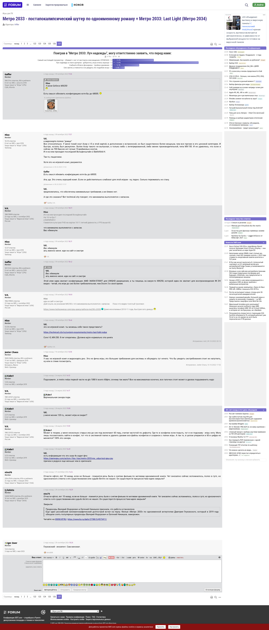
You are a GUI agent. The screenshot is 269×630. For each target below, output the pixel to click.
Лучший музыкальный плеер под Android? (246, 108)
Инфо (209, 74)
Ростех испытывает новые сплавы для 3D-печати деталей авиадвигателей (246, 293)
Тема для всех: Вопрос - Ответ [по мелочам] (246, 113)
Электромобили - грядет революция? (244, 128)
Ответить (216, 74)
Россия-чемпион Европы (239, 414)
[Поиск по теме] (216, 44)
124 (44, 43)
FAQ (93, 617)
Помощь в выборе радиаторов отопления (246, 118)
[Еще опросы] (118, 57)
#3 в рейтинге (26, 496)
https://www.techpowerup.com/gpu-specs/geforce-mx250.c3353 (72, 309)
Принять (160, 627)
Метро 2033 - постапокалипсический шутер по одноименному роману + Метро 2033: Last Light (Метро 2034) (105, 18)
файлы (172, 557)
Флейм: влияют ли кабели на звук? (243, 99)
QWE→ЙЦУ (157, 557)
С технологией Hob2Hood (248, 26)
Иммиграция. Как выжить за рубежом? (244, 60)
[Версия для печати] (212, 44)
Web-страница (10, 367)
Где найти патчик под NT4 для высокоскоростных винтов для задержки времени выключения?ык (245, 419)
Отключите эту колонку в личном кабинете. (243, 460)
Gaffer (49, 203)
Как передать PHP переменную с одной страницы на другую (244, 441)
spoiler (92, 557)
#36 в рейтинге (25, 81)
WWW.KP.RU (60, 519)
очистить (180, 557)
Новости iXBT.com (233, 242)
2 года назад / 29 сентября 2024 (58, 490)
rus (151, 557)
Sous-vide (233, 52)
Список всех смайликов (33, 563)
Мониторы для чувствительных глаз (243, 96)
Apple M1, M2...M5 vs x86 (238, 92)
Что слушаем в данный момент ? (242, 81)
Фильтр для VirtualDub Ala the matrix (246, 226)
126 (54, 43)
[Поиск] (246, 4)
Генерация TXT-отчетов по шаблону (243, 445)
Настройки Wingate (236, 424)
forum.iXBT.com (103, 623)
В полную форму (213, 590)
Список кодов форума (34, 561)
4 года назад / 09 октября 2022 (58, 74)
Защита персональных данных (98, 619)
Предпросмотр (79, 590)
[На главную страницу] (12, 5)
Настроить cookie (77, 619)
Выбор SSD (233, 63)
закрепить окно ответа (34, 567)
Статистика (101, 617)
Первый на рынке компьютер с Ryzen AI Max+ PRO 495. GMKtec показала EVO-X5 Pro (247, 288)
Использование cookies (59, 619)
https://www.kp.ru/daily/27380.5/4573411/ (87, 519)
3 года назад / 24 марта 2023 (57, 376)
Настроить (174, 627)
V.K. (54, 203)
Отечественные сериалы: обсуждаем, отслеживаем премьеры (244, 124)
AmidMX (50, 553)
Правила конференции (75, 617)
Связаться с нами (57, 617)
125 (49, 43)
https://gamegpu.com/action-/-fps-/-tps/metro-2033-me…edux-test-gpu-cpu (78, 458)
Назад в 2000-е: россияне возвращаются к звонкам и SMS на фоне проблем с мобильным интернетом (246, 282)
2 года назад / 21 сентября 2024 (58, 472)
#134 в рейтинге (26, 479)
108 (115, 57)
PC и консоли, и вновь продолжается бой (245, 71)
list (122, 557)
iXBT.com (54, 623)
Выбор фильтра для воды (239, 84)
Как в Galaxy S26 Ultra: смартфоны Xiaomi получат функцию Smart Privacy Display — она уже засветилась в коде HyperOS (247, 248)
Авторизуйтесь (50, 590)
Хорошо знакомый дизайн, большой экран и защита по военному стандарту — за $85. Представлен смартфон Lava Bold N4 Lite (246, 299)
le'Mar (17, 24)
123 (39, 43)
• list (117, 557)
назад (16, 43)
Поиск (88, 617)
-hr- (147, 557)
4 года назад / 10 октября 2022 (58, 352)
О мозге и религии (238, 223)
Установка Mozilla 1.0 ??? (238, 437)
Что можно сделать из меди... (240, 450)
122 (34, 43)
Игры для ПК (8, 13)
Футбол (232, 102)
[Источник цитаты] (45, 80)
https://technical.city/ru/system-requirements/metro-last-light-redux (75, 332)
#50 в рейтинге (26, 358)
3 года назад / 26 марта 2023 (57, 408)
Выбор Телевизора (236, 105)
